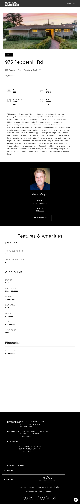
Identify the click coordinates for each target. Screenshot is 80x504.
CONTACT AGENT (40, 218)
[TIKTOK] (54, 498)
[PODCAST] (20, 498)
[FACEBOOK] (37, 498)
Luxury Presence (46, 491)
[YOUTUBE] (42, 498)
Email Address (8, 470)
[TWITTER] (48, 498)
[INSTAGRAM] (26, 498)
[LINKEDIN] (31, 498)
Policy (58, 487)
